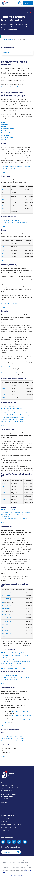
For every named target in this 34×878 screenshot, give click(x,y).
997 (3, 212)
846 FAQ (8, 596)
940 (3, 618)
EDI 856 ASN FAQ (7, 410)
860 (3, 395)
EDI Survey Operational (9, 679)
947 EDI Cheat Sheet (8, 659)
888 (3, 615)
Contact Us (4, 812)
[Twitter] (19, 842)
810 (3, 190)
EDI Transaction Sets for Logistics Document (16, 653)
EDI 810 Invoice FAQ (7, 406)
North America (16, 711)
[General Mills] (5, 3)
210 (3, 486)
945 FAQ (8, 627)
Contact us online (7, 786)
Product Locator (6, 809)
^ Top (3, 172)
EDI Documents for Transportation (12, 510)
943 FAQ (8, 621)
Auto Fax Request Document (11, 664)
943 (3, 621)
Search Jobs (5, 818)
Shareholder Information (8, 827)
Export (3, 126)
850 (3, 199)
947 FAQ (8, 630)
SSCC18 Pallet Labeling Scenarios (12, 421)
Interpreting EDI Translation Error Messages (15, 415)
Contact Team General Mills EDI (11, 303)
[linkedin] (14, 842)
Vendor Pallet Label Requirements (12, 417)
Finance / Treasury (7, 129)
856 (3, 391)
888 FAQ (8, 615)
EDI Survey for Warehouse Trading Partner (15, 677)
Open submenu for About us (31, 52)
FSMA (3, 122)
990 (3, 499)
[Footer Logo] (8, 775)
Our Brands (4, 806)
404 (3, 493)
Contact (4, 139)
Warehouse (5, 135)
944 (3, 624)
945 (3, 627)
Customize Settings (17, 875)
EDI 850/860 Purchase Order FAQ (12, 408)
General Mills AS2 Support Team (11, 736)
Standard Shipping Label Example (12, 419)
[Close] (32, 858)
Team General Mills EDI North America (13, 738)
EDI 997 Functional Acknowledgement (14, 222)
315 (3, 250)
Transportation (6, 133)
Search (20, 3)
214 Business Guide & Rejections (12, 514)
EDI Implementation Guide (10, 220)
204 (3, 483)
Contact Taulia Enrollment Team (12, 367)
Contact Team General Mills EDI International (16, 741)
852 (3, 602)
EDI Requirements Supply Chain (12, 675)
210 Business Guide (7, 516)
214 (3, 490)
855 (3, 605)
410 (3, 496)
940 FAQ (8, 618)
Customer (4, 124)
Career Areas (5, 821)
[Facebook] (3, 842)
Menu (26, 3)
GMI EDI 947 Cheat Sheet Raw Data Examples (16, 661)
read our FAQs (7, 790)
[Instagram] (9, 842)
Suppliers (4, 131)
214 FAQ (8, 593)
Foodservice (5, 830)
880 (3, 208)
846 (3, 596)
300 (3, 244)
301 (3, 247)
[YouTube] (24, 842)
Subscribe (6, 852)
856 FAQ (8, 608)
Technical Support (7, 137)
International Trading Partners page (14, 87)
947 (3, 630)
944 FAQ (8, 624)
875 (3, 205)
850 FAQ (8, 599)
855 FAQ (8, 605)
